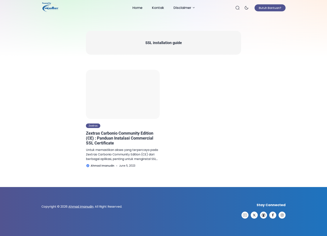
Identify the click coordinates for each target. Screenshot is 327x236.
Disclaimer (182, 7)
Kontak (158, 7)
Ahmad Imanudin (80, 206)
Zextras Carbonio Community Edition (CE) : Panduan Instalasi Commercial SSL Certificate (119, 138)
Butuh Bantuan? (270, 8)
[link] (244, 215)
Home (137, 7)
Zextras (93, 125)
